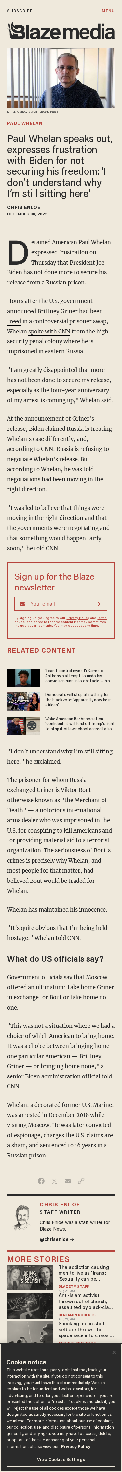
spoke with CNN (49, 331)
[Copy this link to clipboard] (81, 1181)
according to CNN (30, 449)
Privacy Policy (77, 618)
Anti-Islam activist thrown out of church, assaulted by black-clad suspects (85, 1302)
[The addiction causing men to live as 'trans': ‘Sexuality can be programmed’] (29, 1277)
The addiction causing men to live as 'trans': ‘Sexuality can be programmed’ (84, 1274)
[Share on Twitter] (54, 1181)
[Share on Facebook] (41, 1181)
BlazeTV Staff (74, 1287)
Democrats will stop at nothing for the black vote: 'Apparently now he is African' (78, 700)
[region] (61, 1407)
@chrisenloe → (57, 1239)
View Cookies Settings (61, 1460)
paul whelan (25, 124)
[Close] (114, 1352)
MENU (108, 11)
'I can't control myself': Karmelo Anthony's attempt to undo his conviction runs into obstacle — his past (77, 676)
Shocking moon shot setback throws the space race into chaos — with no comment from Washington (86, 1330)
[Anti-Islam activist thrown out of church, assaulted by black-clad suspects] (29, 1305)
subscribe (20, 11)
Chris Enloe (23, 208)
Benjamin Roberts (77, 1315)
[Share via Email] (67, 1181)
